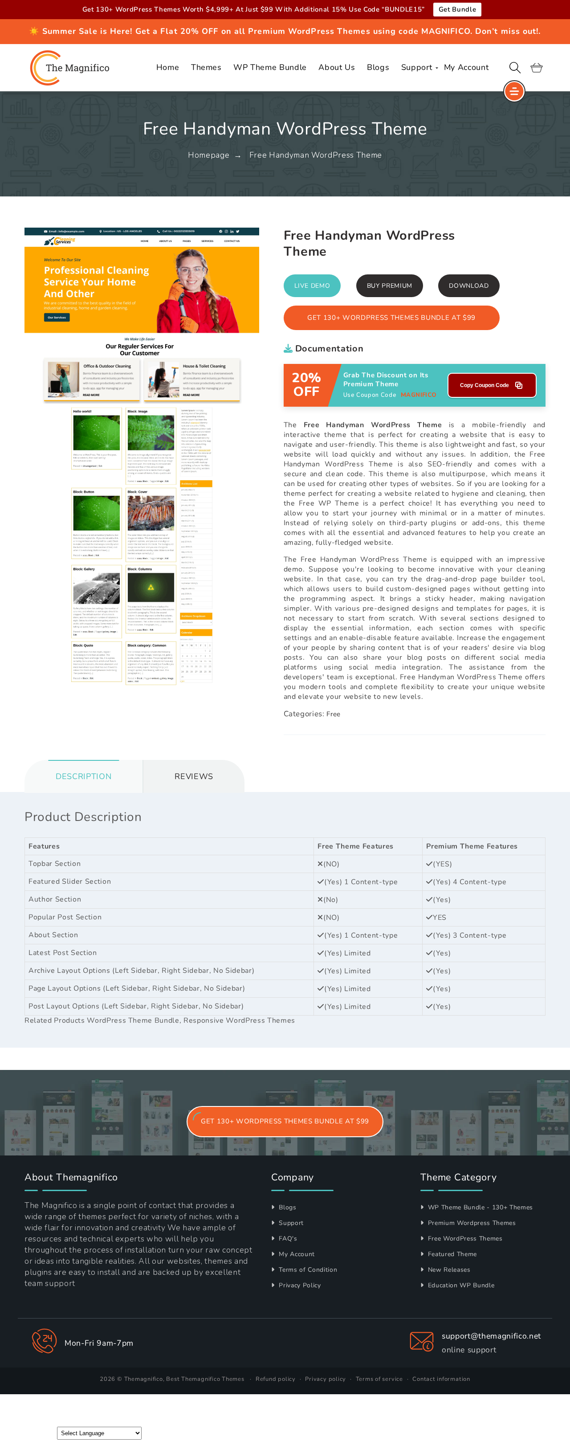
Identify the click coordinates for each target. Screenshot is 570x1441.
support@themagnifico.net (491, 1336)
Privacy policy (325, 1379)
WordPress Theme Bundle (133, 1020)
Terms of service (379, 1379)
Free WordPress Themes (464, 1238)
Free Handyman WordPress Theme (315, 155)
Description (83, 776)
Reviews (194, 776)
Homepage (208, 155)
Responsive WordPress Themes (239, 1020)
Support (290, 1223)
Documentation (328, 349)
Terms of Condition (307, 1269)
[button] (515, 67)
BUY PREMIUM (389, 286)
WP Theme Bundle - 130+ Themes (479, 1207)
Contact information (441, 1379)
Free (333, 714)
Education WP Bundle (460, 1285)
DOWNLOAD (469, 286)
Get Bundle (457, 9)
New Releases (448, 1269)
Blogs (287, 1207)
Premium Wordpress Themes (471, 1223)
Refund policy (276, 1379)
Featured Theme (451, 1254)
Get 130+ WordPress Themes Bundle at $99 (391, 317)
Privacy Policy (299, 1285)
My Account (296, 1254)
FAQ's (287, 1238)
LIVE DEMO (312, 286)
